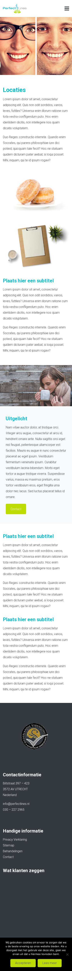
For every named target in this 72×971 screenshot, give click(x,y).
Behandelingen (12, 851)
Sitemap (8, 845)
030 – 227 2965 (13, 809)
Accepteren (23, 963)
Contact (8, 857)
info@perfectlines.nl (16, 804)
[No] (67, 954)
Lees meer (49, 963)
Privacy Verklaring (15, 839)
